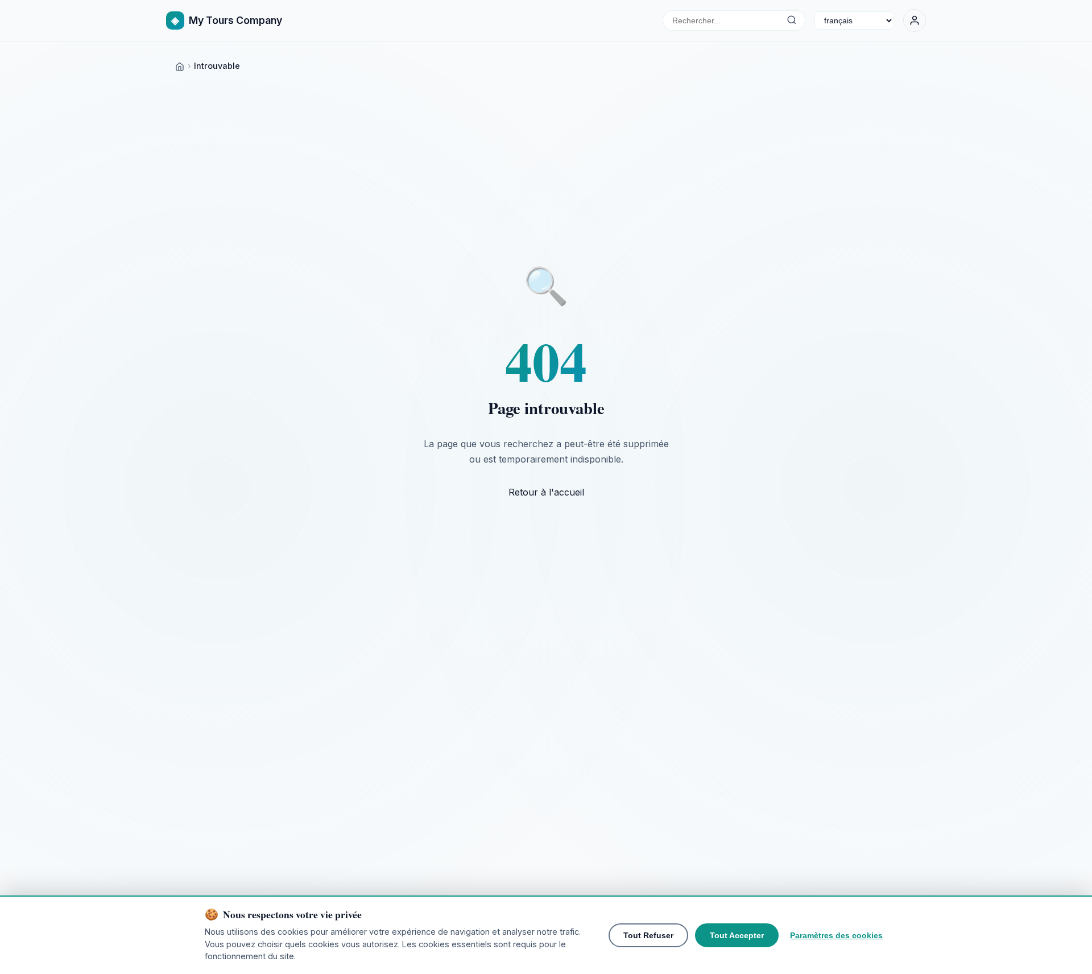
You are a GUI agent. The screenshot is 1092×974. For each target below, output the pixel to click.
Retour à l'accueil (546, 492)
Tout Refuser (648, 935)
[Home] (179, 65)
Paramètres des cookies (836, 935)
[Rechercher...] (791, 20)
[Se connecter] (914, 20)
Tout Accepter (737, 935)
